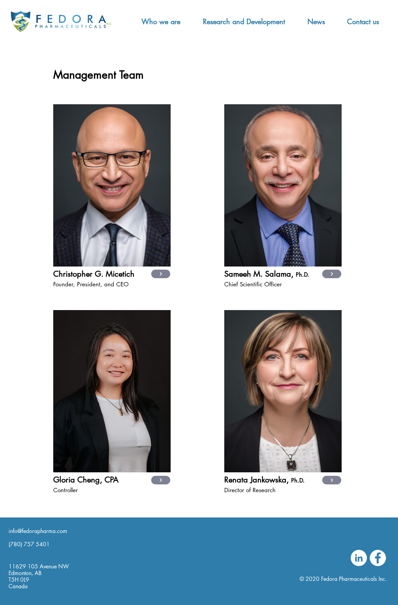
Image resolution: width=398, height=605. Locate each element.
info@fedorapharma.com (38, 531)
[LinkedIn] (359, 558)
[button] (161, 21)
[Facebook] (378, 558)
